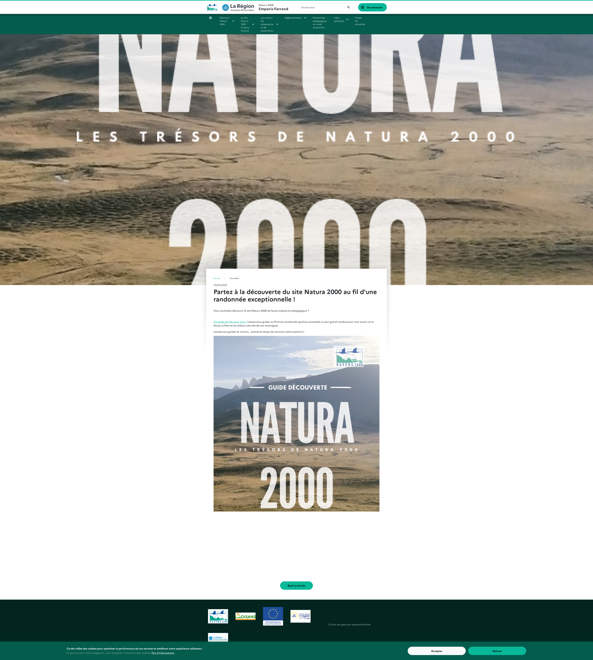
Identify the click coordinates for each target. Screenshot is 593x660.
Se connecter (375, 7)
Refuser (497, 651)
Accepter (436, 651)
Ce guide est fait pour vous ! (230, 321)
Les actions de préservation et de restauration (267, 24)
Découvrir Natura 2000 (225, 21)
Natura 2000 (273, 7)
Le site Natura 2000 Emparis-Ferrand (245, 24)
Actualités (234, 278)
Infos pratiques (339, 19)
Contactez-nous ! (377, 19)
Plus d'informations (162, 652)
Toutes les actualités (360, 21)
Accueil (210, 17)
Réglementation (293, 17)
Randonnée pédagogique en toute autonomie (319, 22)
